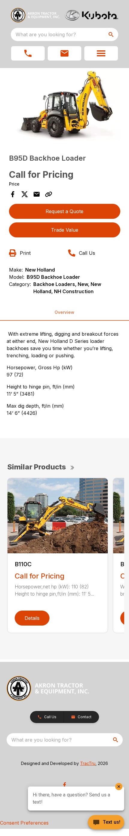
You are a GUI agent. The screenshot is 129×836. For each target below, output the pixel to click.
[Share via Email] (36, 194)
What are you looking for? (46, 34)
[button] (28, 53)
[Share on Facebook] (12, 194)
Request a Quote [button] (64, 211)
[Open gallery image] (64, 105)
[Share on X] (24, 194)
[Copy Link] (48, 194)
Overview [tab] (64, 312)
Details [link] (32, 618)
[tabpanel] (64, 106)
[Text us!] (106, 822)
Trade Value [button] (64, 230)
